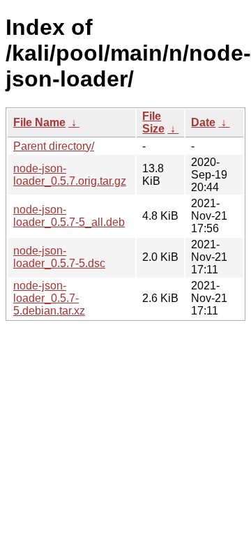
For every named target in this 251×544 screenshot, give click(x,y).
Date (203, 122)
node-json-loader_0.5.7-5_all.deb (69, 216)
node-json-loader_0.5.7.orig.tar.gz (69, 175)
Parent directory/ (53, 146)
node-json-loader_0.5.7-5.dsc (59, 257)
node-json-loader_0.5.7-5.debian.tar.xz (49, 298)
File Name (39, 122)
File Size (153, 122)
